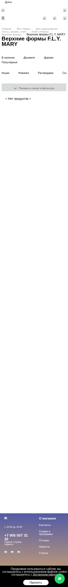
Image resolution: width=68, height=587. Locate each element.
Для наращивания (47, 28)
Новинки (23, 72)
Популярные (9, 62)
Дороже (48, 57)
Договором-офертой (46, 574)
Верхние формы (11, 34)
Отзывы (44, 540)
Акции (5, 72)
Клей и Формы (40, 31)
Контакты (45, 525)
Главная (6, 28)
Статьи (43, 553)
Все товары (23, 28)
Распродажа (45, 72)
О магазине (47, 518)
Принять (36, 582)
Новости (44, 546)
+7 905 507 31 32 (16, 537)
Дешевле (29, 57)
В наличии (8, 57)
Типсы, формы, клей (14, 31)
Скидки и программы (46, 532)
